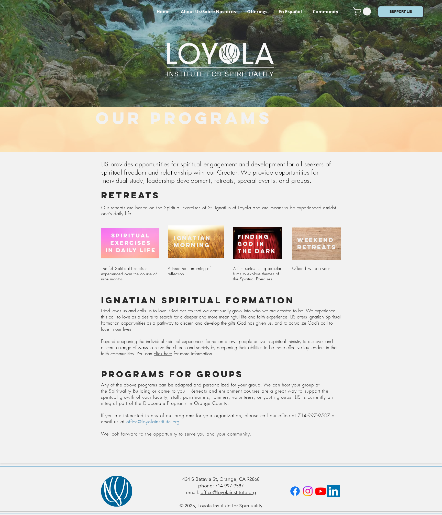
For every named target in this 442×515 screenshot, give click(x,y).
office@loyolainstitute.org (153, 421)
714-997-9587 (229, 486)
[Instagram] (308, 491)
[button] (257, 12)
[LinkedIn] (333, 491)
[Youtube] (320, 491)
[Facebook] (295, 491)
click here (163, 353)
